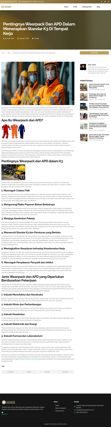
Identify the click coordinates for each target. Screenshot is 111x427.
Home (66, 7)
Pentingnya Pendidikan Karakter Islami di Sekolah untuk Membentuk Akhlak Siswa (98, 125)
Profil (75, 7)
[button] (10, 372)
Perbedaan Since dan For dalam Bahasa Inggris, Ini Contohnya (97, 95)
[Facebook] (105, 1)
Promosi (36, 38)
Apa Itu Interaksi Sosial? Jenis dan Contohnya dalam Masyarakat (99, 85)
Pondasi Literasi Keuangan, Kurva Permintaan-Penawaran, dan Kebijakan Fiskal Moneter (99, 105)
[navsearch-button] (105, 6)
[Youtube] (108, 1)
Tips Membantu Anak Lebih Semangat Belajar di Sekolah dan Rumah (98, 115)
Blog (98, 7)
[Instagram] (101, 1)
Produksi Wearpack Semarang (28, 359)
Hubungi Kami (87, 7)
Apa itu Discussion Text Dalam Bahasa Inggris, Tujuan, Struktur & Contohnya (99, 136)
